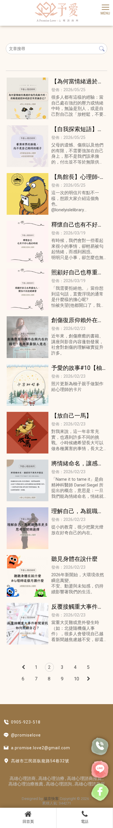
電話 (84, 821)
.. (91, 798)
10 (76, 679)
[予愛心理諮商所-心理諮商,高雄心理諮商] (56, 12)
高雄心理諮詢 (59, 784)
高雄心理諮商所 (89, 784)
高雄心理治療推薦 (25, 784)
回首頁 (28, 821)
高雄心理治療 (51, 778)
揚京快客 (51, 798)
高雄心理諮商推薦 (84, 778)
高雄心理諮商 (23, 778)
